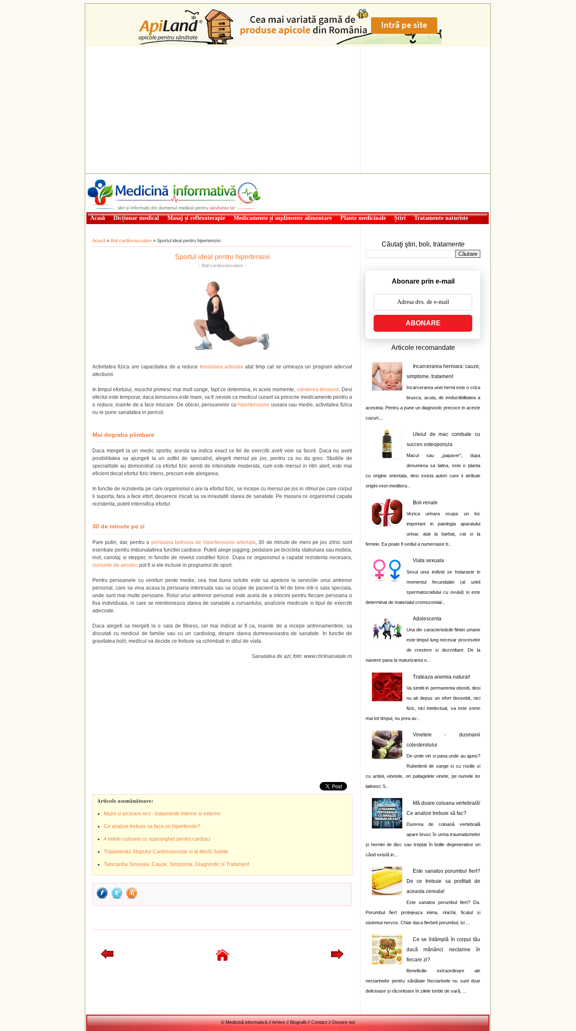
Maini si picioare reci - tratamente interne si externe (162, 814)
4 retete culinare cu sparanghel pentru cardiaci (157, 839)
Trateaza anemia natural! (441, 677)
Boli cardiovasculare (131, 240)
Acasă (98, 240)
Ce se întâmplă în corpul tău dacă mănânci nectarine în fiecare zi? (443, 949)
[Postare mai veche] (337, 957)
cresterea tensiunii (318, 389)
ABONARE (423, 323)
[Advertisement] (287, 110)
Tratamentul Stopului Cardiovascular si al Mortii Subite (166, 852)
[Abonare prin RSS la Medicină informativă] (131, 898)
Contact (319, 1022)
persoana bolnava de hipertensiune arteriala (203, 542)
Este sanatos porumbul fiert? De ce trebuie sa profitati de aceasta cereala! (443, 881)
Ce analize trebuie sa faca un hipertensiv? (152, 826)
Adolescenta (427, 619)
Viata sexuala (428, 560)
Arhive (278, 1022)
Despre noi (343, 1022)
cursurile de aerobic (115, 565)
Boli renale (425, 503)
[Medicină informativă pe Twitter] (117, 898)
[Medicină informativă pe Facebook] (102, 898)
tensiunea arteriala (221, 367)
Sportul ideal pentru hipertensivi (222, 256)
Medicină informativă (108, 176)
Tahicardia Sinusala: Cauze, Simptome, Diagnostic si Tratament (176, 864)
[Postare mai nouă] (107, 957)
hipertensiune (253, 405)
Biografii (298, 1022)
